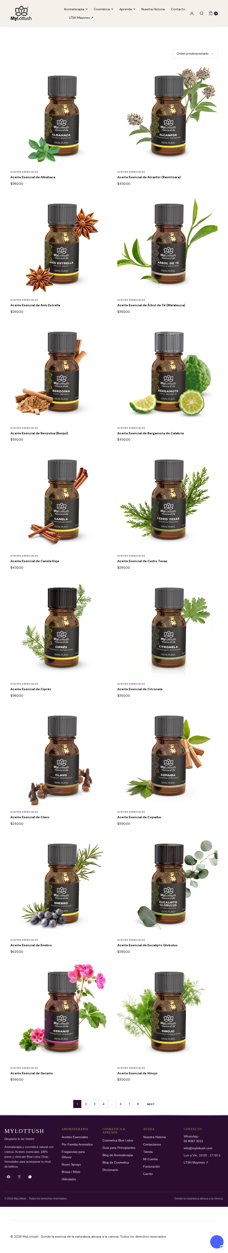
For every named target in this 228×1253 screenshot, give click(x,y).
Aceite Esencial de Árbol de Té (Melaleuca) (151, 305)
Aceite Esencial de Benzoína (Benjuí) (39, 433)
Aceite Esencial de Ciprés (30, 689)
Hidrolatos (69, 1179)
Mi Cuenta (150, 1159)
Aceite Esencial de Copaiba (139, 817)
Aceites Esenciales (24, 171)
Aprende (125, 9)
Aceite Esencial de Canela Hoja (34, 561)
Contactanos (152, 1144)
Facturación (151, 1166)
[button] (104, 73)
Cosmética (102, 9)
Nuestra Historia (153, 9)
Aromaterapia (74, 9)
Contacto (178, 9)
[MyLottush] (21, 13)
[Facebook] (8, 1177)
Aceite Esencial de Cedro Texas (142, 561)
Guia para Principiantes (118, 1147)
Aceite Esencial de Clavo (29, 817)
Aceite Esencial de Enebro (31, 945)
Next (151, 1104)
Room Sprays (71, 1164)
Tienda (148, 1152)
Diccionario (110, 1170)
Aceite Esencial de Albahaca (32, 177)
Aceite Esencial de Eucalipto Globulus (147, 945)
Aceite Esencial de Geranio (31, 1073)
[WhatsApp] (30, 1177)
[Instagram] (19, 1177)
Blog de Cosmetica (115, 1162)
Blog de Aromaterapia (117, 1155)
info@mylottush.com (198, 1148)
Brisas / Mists (71, 1172)
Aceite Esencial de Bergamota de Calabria (150, 433)
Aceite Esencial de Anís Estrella (35, 305)
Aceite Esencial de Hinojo (137, 1073)
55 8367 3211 (193, 1141)
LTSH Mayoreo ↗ (81, 18)
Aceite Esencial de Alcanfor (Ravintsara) (149, 177)
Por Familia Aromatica (77, 1144)
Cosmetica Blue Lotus (117, 1140)
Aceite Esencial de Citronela (139, 689)
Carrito (148, 1174)
